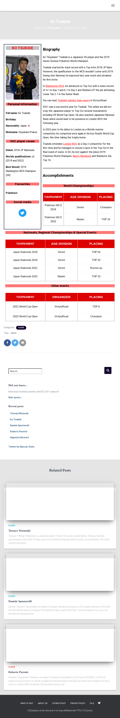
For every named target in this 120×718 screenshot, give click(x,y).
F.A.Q (92, 703)
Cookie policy (59, 703)
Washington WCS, (55, 86)
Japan (13, 333)
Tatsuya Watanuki (19, 413)
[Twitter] (22, 213)
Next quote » (15, 397)
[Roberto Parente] (34, 642)
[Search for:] (56, 373)
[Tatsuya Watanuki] (34, 501)
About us (43, 703)
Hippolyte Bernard (19, 437)
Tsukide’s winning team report (73, 100)
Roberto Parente (18, 431)
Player (21, 328)
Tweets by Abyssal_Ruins (21, 446)
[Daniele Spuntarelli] (34, 572)
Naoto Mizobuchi (82, 156)
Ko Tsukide (15, 419)
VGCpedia (87, 710)
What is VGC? (26, 703)
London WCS (70, 143)
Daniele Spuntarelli (19, 425)
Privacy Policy (77, 703)
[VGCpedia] (23, 5)
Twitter (99, 703)
